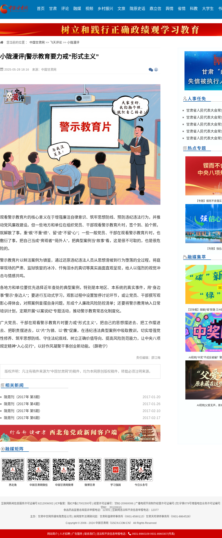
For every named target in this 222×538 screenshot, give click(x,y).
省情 (182, 9)
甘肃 (53, 9)
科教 (194, 9)
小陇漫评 (73, 42)
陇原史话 (137, 9)
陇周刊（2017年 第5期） (23, 411)
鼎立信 (155, 9)
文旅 (121, 9)
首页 (41, 9)
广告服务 (77, 533)
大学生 (208, 9)
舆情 (169, 9)
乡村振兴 (105, 9)
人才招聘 (65, 533)
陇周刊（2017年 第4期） (23, 404)
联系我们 (89, 533)
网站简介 (52, 533)
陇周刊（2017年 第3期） (23, 397)
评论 (65, 9)
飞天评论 (56, 42)
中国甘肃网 (37, 42)
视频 (89, 9)
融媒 (77, 9)
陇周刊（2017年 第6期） (23, 418)
